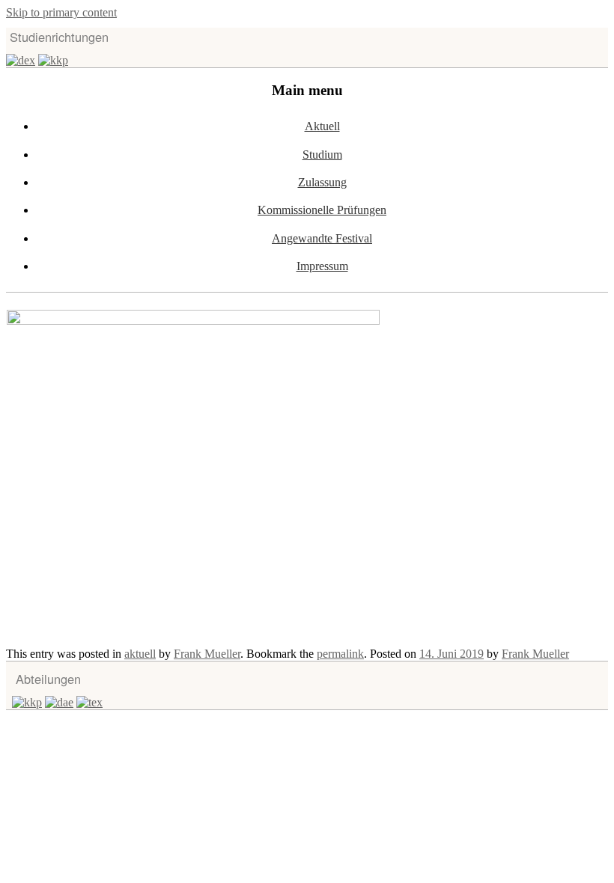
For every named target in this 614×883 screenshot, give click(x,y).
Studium (322, 154)
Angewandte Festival (322, 238)
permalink (340, 653)
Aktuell (322, 126)
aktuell (140, 653)
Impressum (322, 266)
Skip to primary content (61, 12)
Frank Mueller (207, 653)
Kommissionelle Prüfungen (322, 210)
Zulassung (322, 182)
